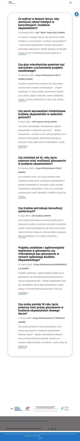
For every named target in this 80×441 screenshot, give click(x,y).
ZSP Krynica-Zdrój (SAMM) (44, 121)
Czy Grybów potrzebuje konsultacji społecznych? (40, 209)
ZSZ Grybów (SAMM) (41, 215)
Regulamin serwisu (36, 421)
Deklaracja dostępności (20, 421)
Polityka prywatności (48, 436)
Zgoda (40, 438)
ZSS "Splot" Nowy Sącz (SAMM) (50, 32)
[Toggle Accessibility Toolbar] (76, 14)
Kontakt (45, 421)
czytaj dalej (22, 54)
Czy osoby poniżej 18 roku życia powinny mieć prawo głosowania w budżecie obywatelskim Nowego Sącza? (40, 309)
